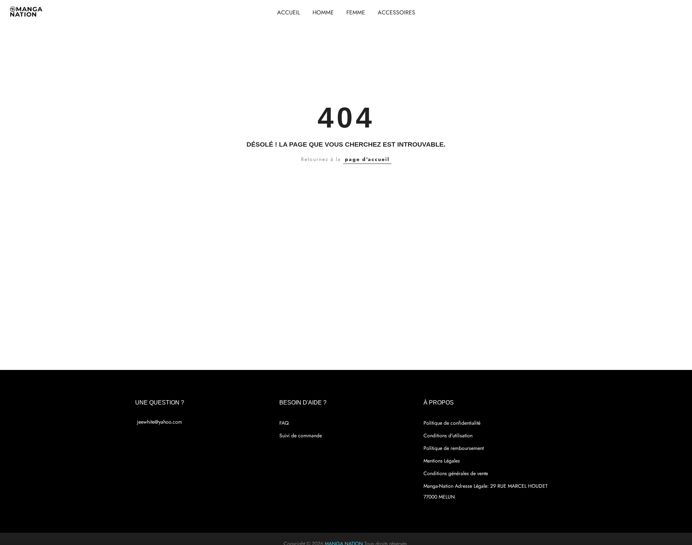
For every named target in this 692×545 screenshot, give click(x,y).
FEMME (355, 12)
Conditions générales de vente (455, 473)
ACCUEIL (288, 12)
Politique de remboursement (453, 448)
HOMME (323, 12)
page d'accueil (367, 159)
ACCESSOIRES (396, 12)
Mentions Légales (441, 460)
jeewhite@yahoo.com (159, 421)
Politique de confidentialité (451, 422)
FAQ (284, 422)
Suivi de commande (300, 435)
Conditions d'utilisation (448, 435)
